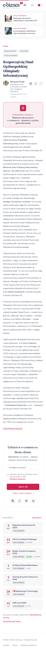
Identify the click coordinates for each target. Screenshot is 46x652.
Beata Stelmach (10, 51)
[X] (19, 500)
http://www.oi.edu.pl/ (12, 428)
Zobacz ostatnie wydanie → (23, 493)
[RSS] (33, 500)
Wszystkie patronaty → (13, 621)
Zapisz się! (23, 487)
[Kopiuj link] (41, 84)
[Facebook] (26, 500)
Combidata (24, 51)
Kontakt (6, 645)
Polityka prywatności (18, 479)
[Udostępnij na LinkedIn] (31, 84)
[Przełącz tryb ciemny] (40, 5)
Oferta (15, 645)
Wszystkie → (37, 518)
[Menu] (25, 5)
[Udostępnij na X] (36, 84)
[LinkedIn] (12, 500)
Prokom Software (10, 55)
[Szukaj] (32, 5)
